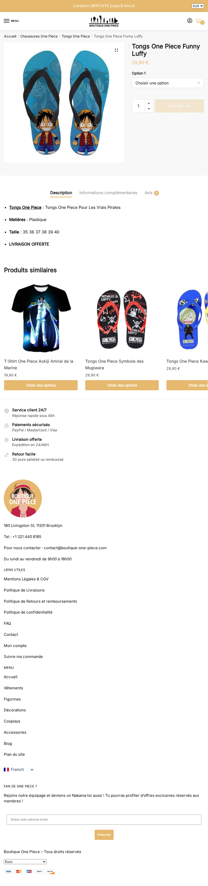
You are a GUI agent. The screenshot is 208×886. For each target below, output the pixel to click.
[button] (116, 50)
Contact (11, 634)
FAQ (7, 623)
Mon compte (15, 645)
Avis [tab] (148, 192)
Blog (8, 743)
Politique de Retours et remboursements (40, 601)
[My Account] (190, 20)
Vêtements (13, 688)
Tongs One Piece (76, 36)
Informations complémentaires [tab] (108, 192)
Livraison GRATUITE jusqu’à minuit (104, 5)
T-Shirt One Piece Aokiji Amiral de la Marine (38, 364)
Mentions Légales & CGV (26, 579)
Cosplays (12, 721)
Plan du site (14, 754)
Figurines (12, 699)
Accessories (15, 732)
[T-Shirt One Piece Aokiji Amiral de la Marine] (41, 318)
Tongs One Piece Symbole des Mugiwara (114, 364)
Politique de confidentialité (28, 612)
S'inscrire (104, 835)
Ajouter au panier (179, 108)
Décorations (15, 710)
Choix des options (41, 385)
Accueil (10, 36)
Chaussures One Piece (39, 36)
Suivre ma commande (23, 656)
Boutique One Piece (22, 851)
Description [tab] (61, 192)
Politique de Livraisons (24, 590)
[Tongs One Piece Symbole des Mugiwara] (122, 318)
